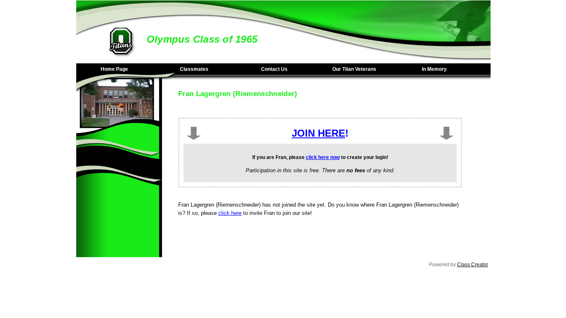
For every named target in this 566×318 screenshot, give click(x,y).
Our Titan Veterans (354, 69)
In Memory (434, 69)
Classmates (194, 69)
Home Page (114, 69)
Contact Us (274, 69)
